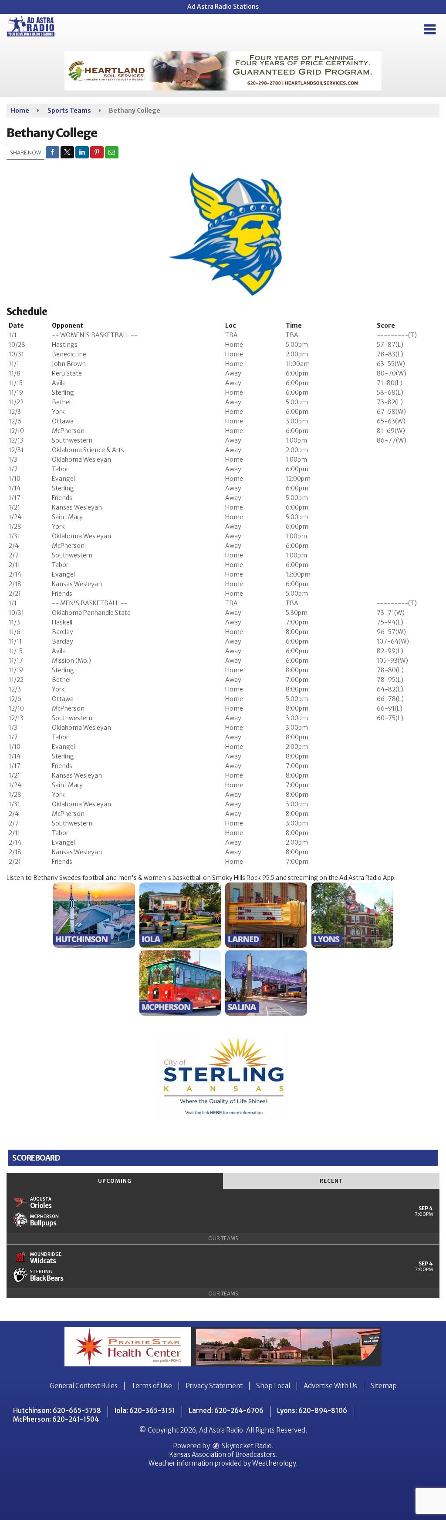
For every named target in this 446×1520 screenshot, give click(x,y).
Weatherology (274, 1463)
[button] (429, 30)
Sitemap (384, 1386)
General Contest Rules (84, 1386)
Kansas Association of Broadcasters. (223, 1454)
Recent (331, 1181)
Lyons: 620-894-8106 (312, 1410)
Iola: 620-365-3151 (145, 1410)
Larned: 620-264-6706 (226, 1410)
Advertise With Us (330, 1386)
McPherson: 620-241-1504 (56, 1419)
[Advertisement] (223, 71)
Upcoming (115, 1181)
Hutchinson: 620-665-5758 (57, 1410)
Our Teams (223, 1238)
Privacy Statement (214, 1386)
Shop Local (273, 1386)
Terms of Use (151, 1386)
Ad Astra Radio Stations (223, 6)
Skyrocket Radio (246, 1446)
